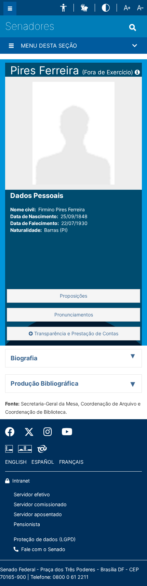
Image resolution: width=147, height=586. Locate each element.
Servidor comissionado (40, 504)
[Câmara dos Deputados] (10, 449)
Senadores (29, 26)
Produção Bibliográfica (44, 383)
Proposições (73, 296)
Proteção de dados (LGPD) (45, 539)
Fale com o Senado (42, 549)
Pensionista (27, 524)
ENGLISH (16, 462)
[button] (63, 8)
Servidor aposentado (38, 514)
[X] (29, 432)
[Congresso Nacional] (25, 449)
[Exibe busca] (132, 27)
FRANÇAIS (71, 462)
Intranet (20, 481)
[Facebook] (12, 432)
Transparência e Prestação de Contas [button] (75, 333)
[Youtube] (64, 432)
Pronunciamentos (73, 314)
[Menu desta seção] (11, 45)
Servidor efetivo (32, 494)
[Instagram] (48, 432)
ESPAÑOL (42, 462)
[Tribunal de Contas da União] (41, 449)
